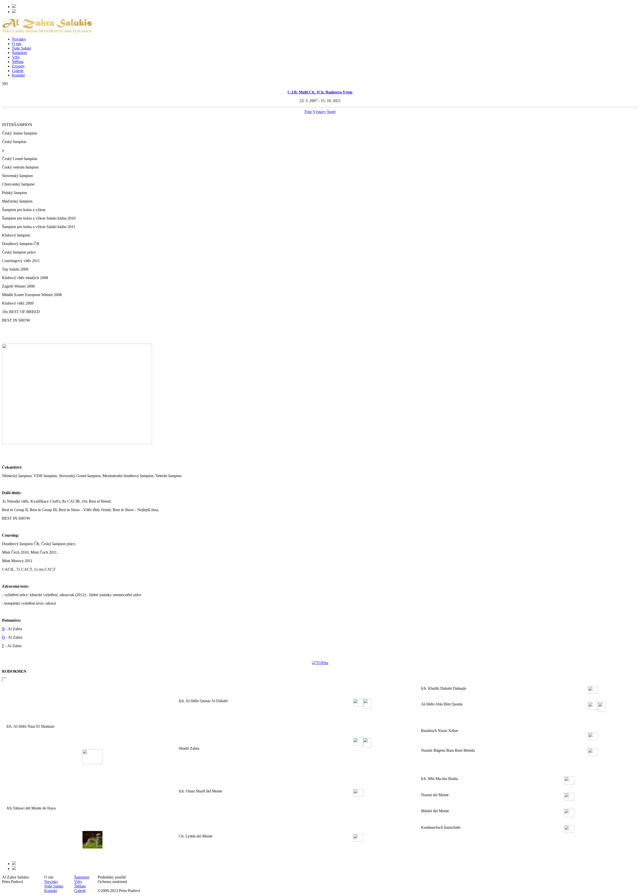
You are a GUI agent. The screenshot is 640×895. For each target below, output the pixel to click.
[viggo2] (92, 762)
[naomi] (569, 798)
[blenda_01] (593, 753)
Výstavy (319, 112)
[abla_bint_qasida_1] (593, 707)
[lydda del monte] (358, 839)
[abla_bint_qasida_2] (602, 709)
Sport (331, 112)
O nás (16, 44)
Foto (308, 112)
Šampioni (19, 53)
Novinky (19, 39)
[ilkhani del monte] (569, 815)
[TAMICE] (92, 846)
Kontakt (18, 75)
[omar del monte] (358, 794)
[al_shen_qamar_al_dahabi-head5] (367, 706)
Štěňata (18, 62)
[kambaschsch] (569, 830)
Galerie (18, 71)
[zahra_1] (358, 743)
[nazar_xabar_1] (593, 738)
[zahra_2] (367, 745)
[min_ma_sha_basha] (569, 782)
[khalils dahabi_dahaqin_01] (593, 691)
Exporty (18, 66)
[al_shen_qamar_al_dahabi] (358, 704)
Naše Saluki (21, 48)
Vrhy (16, 57)
